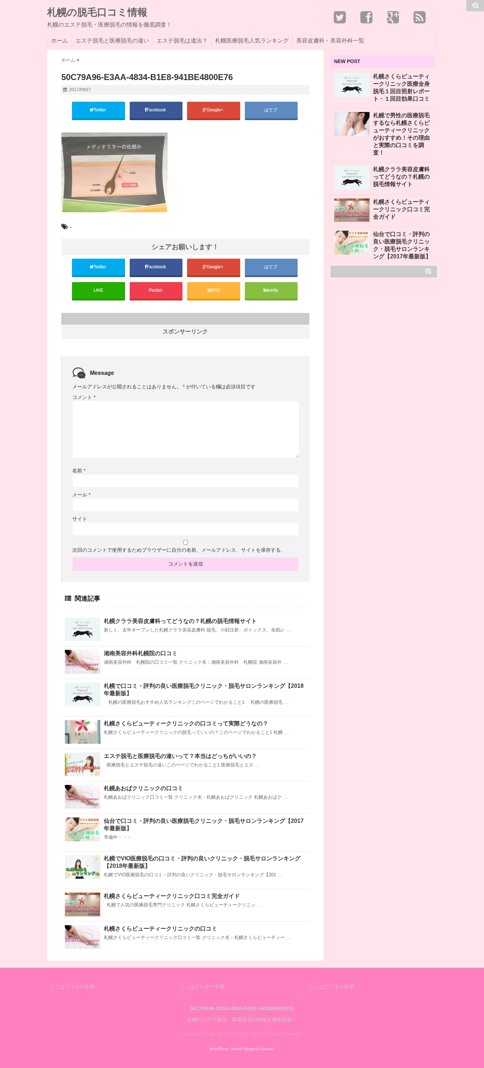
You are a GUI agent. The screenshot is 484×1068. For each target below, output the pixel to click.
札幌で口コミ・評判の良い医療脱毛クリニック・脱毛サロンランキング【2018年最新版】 (204, 689)
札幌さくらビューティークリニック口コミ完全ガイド (172, 896)
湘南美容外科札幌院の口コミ (141, 653)
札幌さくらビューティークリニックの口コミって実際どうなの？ (186, 723)
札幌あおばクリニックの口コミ (143, 788)
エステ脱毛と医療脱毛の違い (112, 41)
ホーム (59, 41)
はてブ (271, 109)
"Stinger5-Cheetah (258, 1049)
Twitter (100, 109)
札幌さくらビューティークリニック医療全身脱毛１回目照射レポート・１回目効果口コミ (401, 87)
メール (81, 495)
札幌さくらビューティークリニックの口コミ (160, 929)
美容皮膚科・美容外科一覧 (330, 41)
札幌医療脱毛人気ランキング (252, 41)
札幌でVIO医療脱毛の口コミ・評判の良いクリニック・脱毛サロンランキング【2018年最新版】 (202, 862)
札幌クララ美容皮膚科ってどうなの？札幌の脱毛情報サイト (180, 621)
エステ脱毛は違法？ (182, 41)
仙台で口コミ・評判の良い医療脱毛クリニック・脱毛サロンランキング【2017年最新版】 (204, 824)
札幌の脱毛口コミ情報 (97, 12)
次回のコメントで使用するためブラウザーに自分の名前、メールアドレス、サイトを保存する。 (179, 550)
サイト (79, 519)
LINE (98, 290)
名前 (78, 470)
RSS (215, 290)
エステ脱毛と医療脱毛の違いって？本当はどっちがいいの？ (180, 756)
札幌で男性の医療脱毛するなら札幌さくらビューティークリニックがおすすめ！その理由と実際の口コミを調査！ (401, 134)
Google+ (215, 109)
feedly (272, 290)
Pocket (156, 290)
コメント (83, 397)
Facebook (157, 109)
